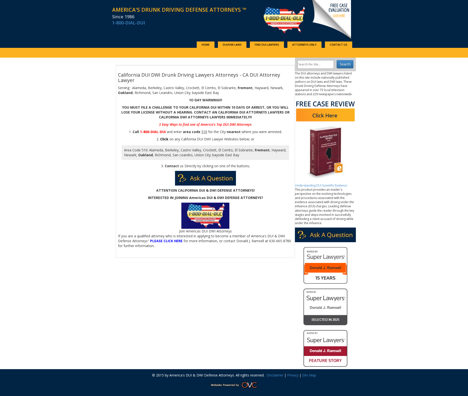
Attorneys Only (304, 44)
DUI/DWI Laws (232, 44)
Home (206, 44)
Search (345, 64)
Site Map (309, 375)
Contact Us (338, 44)
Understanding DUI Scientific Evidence (321, 185)
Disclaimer (275, 375)
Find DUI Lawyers (267, 44)
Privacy (292, 375)
